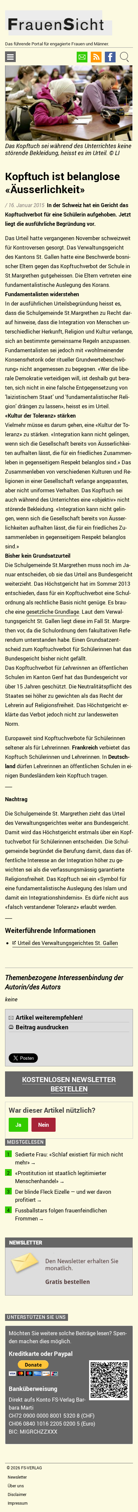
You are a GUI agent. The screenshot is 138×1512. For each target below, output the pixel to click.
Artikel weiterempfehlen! (49, 1017)
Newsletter (17, 1477)
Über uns (16, 1485)
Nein (43, 1124)
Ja (18, 1124)
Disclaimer (17, 1494)
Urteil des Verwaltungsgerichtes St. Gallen (68, 943)
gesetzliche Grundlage (52, 611)
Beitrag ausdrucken (42, 1027)
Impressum (17, 1503)
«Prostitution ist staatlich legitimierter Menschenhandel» (60, 1177)
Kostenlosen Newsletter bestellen (69, 1084)
